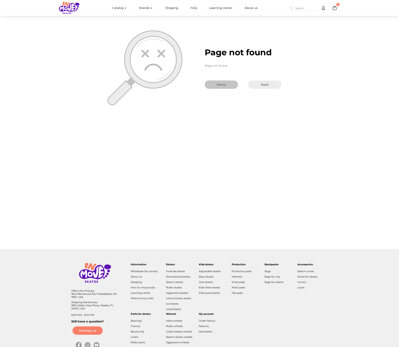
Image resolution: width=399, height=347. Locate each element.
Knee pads (238, 282)
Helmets (237, 276)
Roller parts (138, 342)
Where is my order (142, 298)
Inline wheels (174, 320)
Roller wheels (174, 326)
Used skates (173, 309)
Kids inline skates (209, 287)
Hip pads (237, 292)
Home (221, 84)
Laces (300, 287)
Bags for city (272, 276)
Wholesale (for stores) (144, 271)
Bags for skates (274, 282)
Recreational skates (178, 276)
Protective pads (241, 271)
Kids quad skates (209, 292)
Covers (301, 282)
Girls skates (206, 282)
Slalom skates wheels (179, 336)
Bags (268, 271)
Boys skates (206, 276)
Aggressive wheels (177, 342)
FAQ (194, 8)
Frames (135, 326)
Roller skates (174, 287)
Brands (144, 8)
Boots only (137, 331)
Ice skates (172, 303)
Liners (134, 336)
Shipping (171, 8)
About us (251, 8)
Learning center (220, 8)
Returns (204, 326)
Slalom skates (174, 282)
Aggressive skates (177, 292)
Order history (207, 320)
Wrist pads (238, 287)
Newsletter (206, 331)
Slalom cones (305, 271)
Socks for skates (307, 276)
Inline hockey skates (178, 298)
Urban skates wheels (179, 331)
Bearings (136, 320)
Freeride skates (175, 271)
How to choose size (143, 287)
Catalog (118, 8)
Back (265, 84)
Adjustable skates (210, 271)
